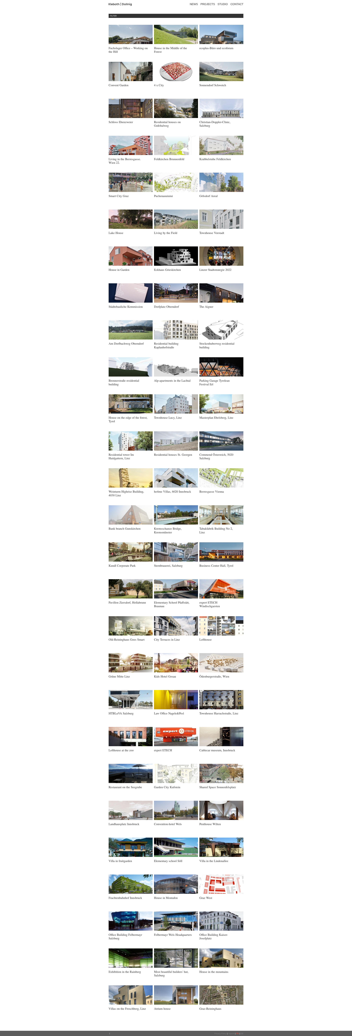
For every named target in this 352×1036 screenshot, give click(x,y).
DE (242, 1033)
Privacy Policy (220, 1033)
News (194, 4)
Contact (236, 4)
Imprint (231, 1033)
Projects (207, 4)
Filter (113, 16)
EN (237, 1033)
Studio (223, 4)
